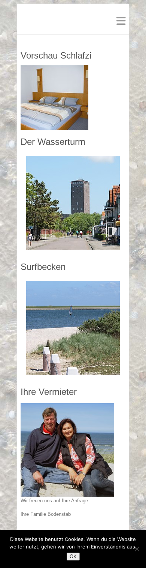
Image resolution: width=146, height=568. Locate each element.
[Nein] (136, 549)
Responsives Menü (120, 21)
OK (73, 556)
